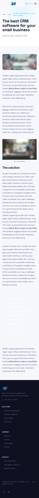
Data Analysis (8, 418)
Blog (9, 14)
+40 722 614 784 (10, 400)
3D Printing (7, 422)
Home (3, 14)
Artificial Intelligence (11, 414)
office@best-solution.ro (12, 465)
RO (30, 3)
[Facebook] (4, 492)
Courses (7, 439)
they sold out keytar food (18, 106)
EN (26, 3)
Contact (7, 447)
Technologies (8, 443)
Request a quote (9, 468)
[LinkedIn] (9, 492)
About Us (7, 436)
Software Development (12, 411)
